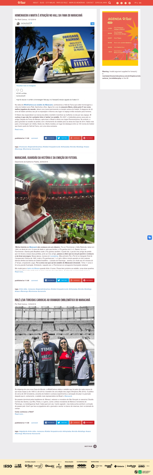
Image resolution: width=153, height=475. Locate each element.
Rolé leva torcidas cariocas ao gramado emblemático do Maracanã (52, 300)
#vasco (86, 147)
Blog (42, 3)
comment (34, 138)
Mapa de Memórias (77, 3)
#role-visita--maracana (27, 289)
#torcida (73, 147)
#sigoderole (23, 431)
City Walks (50, 3)
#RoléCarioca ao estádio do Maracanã (38, 105)
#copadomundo (54, 147)
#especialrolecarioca (35, 147)
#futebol (46, 147)
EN (140, 3)
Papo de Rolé (62, 3)
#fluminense (27, 149)
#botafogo (80, 147)
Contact (90, 3)
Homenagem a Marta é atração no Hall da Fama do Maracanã (48, 15)
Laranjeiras (54, 256)
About (35, 3)
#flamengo (18, 149)
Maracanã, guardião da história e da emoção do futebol (46, 157)
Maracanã (33, 247)
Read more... (19, 129)
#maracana (23, 147)
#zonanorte (36, 149)
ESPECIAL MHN (101, 3)
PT (136, 2)
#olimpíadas (65, 147)
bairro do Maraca (33, 268)
